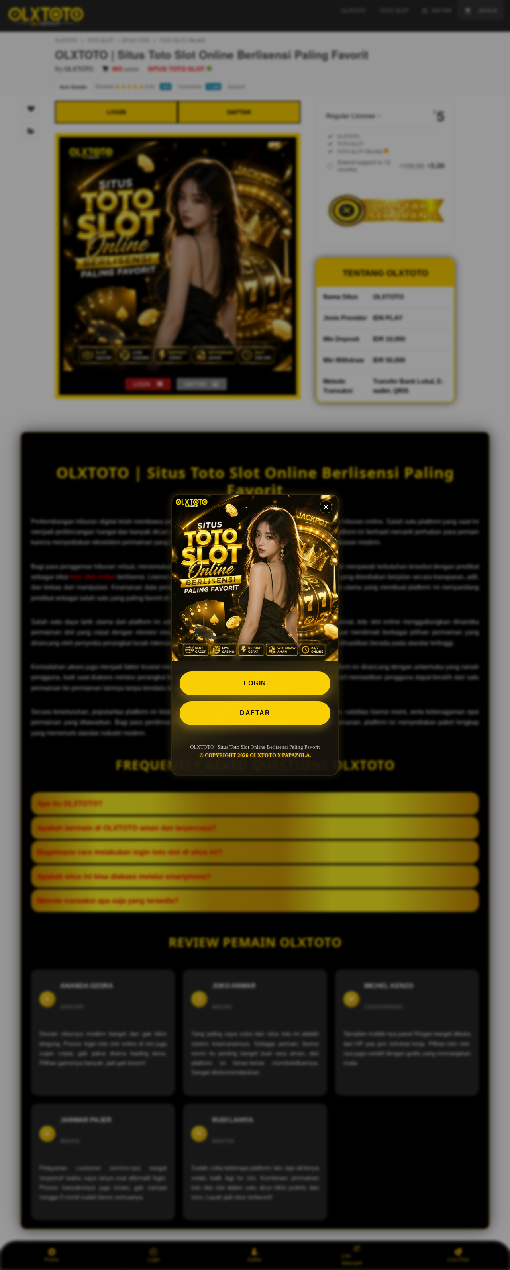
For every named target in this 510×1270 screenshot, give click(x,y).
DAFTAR (255, 713)
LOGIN (255, 683)
